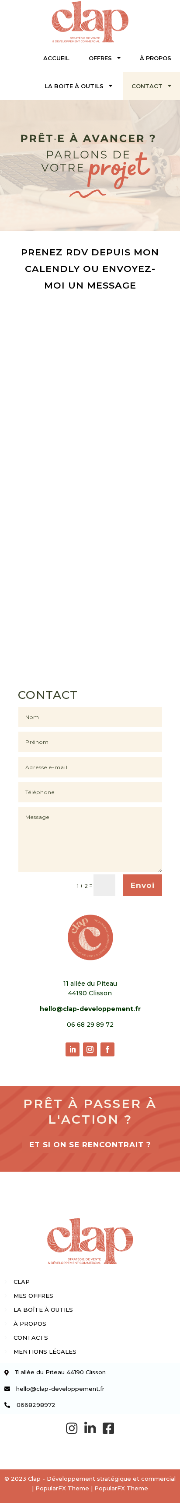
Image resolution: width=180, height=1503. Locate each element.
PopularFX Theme (62, 1488)
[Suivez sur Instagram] (90, 1049)
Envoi (143, 885)
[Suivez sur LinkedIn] (73, 1049)
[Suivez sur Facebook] (107, 1049)
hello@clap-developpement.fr (90, 1009)
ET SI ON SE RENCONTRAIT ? (90, 1144)
